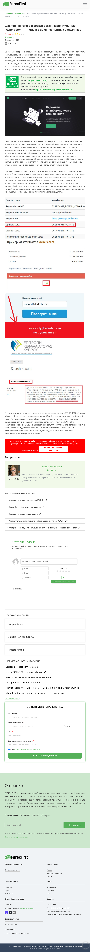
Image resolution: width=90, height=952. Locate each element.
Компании (18, 13)
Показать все (12, 698)
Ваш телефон (14, 713)
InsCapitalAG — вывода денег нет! (23, 682)
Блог (48, 894)
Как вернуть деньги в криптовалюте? (25, 514)
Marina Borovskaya (52, 466)
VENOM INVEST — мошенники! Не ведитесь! (29, 677)
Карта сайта (51, 905)
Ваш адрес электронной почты (21, 741)
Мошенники (51, 887)
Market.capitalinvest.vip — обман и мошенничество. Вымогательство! (42, 687)
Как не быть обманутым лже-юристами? (26, 507)
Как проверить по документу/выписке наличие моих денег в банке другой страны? (44, 528)
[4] (66, 571)
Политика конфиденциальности (16, 837)
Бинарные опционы (54, 873)
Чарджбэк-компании (12, 870)
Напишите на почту (19, 909)
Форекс (49, 870)
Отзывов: (8, 37)
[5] (69, 571)
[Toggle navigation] (85, 3)
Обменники (9, 894)
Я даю (25, 749)
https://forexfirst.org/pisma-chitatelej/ (53, 89)
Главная (8, 13)
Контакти (50, 890)
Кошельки (8, 887)
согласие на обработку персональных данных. (27, 749)
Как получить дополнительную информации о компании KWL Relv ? (38, 521)
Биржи (7, 890)
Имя (10, 732)
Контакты (8, 905)
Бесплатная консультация (45, 755)
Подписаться (74, 825)
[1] (57, 571)
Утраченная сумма (16, 723)
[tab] (45, 500)
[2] (60, 571)
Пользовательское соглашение (58, 911)
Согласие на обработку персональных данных (64, 914)
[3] (63, 571)
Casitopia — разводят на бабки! (22, 666)
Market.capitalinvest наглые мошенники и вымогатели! (35, 693)
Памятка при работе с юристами (53, 449)
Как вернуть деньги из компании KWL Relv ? (28, 500)
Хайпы (49, 876)
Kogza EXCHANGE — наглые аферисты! (26, 672)
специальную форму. (37, 80)
